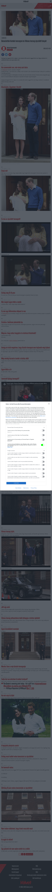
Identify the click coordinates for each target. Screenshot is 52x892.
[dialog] (26, 446)
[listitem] (26, 427)
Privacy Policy (34, 487)
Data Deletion (18, 487)
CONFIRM (16, 483)
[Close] (49, 404)
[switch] (43, 430)
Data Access (26, 487)
